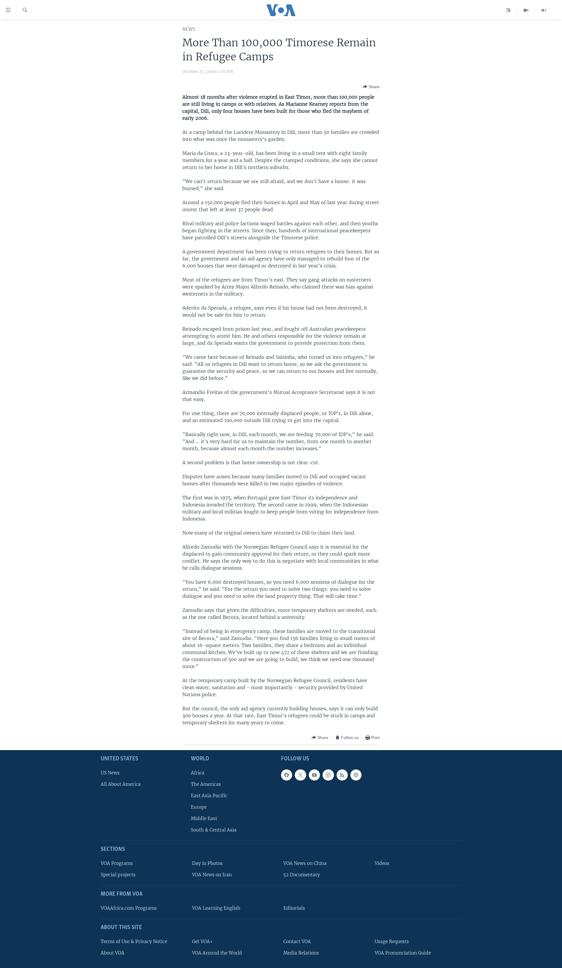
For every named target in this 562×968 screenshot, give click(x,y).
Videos (382, 863)
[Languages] (508, 10)
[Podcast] (355, 775)
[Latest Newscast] (544, 10)
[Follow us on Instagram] (328, 775)
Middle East (204, 819)
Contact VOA (297, 941)
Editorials (294, 908)
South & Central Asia (214, 830)
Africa (197, 773)
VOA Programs (117, 863)
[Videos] (526, 10)
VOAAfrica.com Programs (129, 908)
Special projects (118, 875)
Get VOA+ (202, 941)
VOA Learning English (216, 908)
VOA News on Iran (212, 875)
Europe (199, 807)
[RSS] (342, 775)
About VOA (112, 953)
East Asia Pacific (209, 795)
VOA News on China (305, 863)
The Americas (206, 784)
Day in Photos (207, 863)
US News (110, 773)
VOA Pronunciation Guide (403, 953)
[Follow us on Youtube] (314, 775)
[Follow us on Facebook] (286, 775)
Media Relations (301, 953)
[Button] (371, 86)
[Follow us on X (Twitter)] (300, 775)
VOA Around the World (217, 953)
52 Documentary (301, 875)
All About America (121, 784)
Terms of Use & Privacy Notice (134, 941)
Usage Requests (392, 941)
